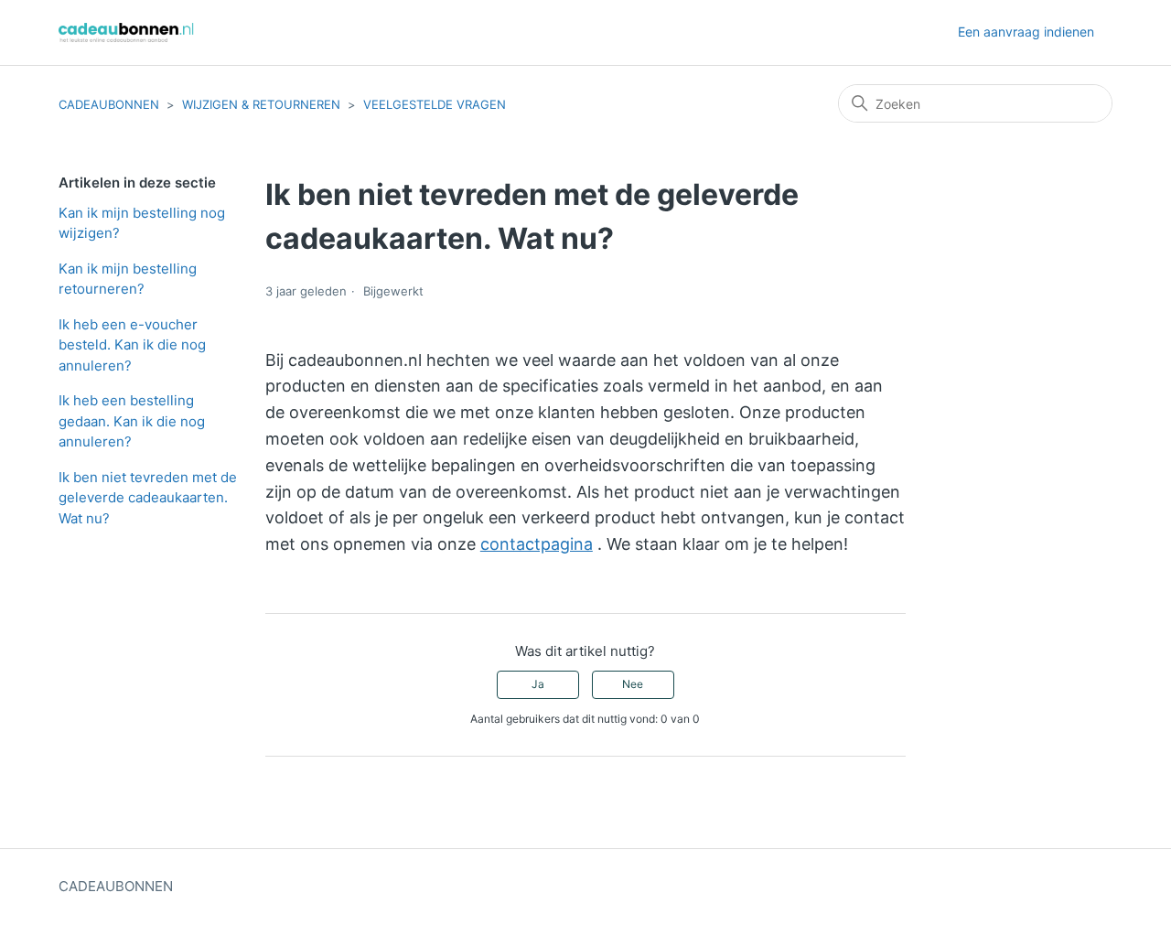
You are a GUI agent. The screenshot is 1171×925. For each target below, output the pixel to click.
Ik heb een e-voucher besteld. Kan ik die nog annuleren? (132, 345)
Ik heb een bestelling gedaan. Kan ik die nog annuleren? (132, 421)
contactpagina (536, 544)
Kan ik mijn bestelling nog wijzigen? (142, 223)
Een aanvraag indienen (1026, 31)
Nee (632, 684)
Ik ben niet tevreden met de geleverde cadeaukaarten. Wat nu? (148, 497)
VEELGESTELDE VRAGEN (434, 104)
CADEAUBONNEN (109, 104)
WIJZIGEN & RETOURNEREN (261, 104)
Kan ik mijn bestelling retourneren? (128, 279)
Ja (538, 684)
